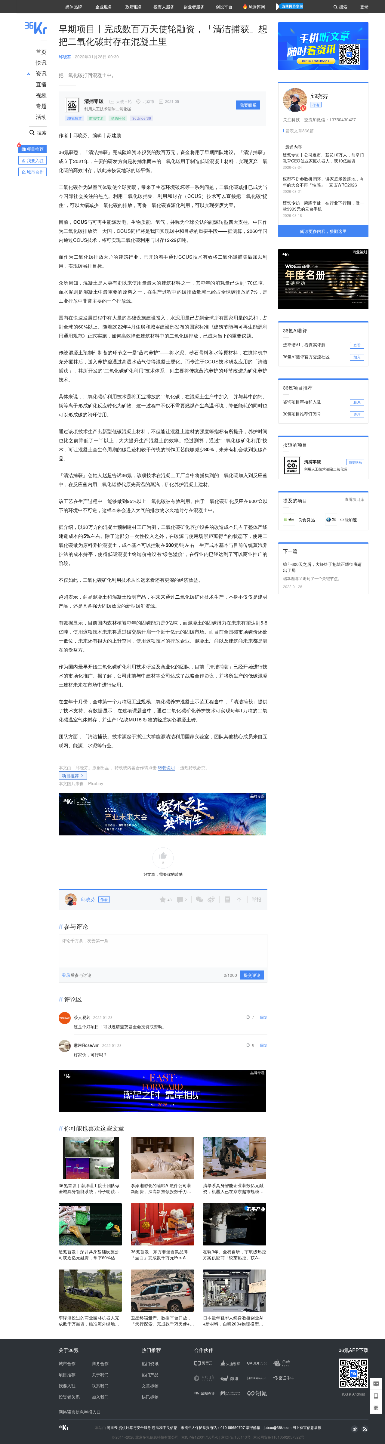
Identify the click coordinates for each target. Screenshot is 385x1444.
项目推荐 (70, 776)
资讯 (41, 73)
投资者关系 (69, 1397)
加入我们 (100, 1397)
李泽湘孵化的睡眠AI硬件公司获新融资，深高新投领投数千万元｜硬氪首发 (161, 1188)
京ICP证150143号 (236, 1436)
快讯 (41, 62)
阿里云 (113, 1427)
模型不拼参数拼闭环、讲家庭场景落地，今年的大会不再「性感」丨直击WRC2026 (323, 182)
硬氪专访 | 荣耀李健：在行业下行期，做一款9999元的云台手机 (323, 206)
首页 (41, 51)
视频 (41, 95)
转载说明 (166, 767)
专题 (41, 106)
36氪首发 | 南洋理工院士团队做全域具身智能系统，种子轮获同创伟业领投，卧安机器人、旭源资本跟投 (89, 1188)
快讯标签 (150, 1397)
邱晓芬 (65, 57)
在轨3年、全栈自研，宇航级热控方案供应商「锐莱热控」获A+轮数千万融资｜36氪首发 (234, 1254)
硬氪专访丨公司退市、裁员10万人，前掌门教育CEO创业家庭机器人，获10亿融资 (323, 158)
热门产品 (150, 1374)
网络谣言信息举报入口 (80, 1412)
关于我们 (100, 1374)
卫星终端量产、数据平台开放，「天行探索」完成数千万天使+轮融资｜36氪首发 (162, 1321)
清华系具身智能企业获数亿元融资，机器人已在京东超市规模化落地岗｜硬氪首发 (233, 1188)
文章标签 (150, 1386)
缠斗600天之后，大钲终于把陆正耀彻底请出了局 (322, 567)
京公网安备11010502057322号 (278, 1436)
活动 (41, 116)
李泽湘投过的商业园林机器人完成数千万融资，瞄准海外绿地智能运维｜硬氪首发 (89, 1321)
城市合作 (67, 1363)
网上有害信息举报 (306, 1427)
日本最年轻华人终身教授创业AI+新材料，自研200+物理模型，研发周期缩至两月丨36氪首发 (233, 1321)
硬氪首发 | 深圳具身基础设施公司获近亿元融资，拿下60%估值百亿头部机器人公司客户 (89, 1254)
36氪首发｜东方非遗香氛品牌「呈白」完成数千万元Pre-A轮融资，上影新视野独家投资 (160, 1254)
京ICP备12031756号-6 (199, 1436)
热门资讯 (150, 1363)
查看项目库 (354, 499)
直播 (41, 84)
